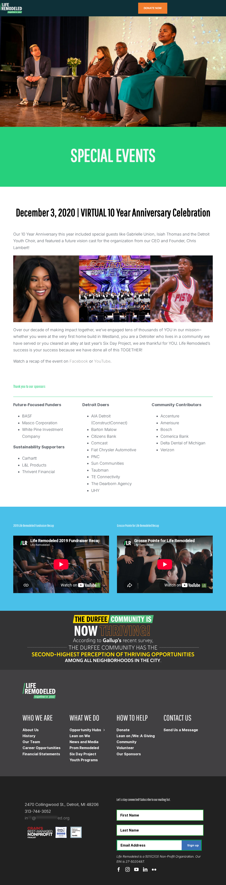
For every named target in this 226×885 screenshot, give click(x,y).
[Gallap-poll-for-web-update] (113, 612)
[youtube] (136, 869)
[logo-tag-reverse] (11, 5)
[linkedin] (145, 869)
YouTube (102, 361)
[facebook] (119, 869)
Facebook (79, 361)
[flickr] (154, 869)
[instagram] (127, 869)
